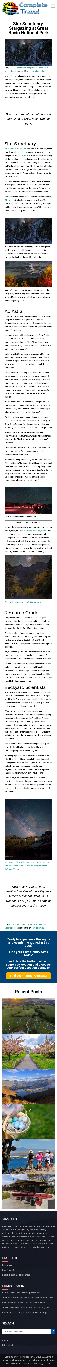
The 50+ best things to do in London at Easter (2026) (25, 1307)
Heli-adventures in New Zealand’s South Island (23, 1302)
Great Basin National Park (16, 149)
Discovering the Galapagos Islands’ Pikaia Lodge (24, 1312)
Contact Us (7, 1340)
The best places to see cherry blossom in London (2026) (27, 1297)
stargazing (45, 692)
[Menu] (53, 6)
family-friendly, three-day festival (34, 531)
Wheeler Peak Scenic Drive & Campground (23, 602)
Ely (6, 200)
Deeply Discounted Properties (16, 1274)
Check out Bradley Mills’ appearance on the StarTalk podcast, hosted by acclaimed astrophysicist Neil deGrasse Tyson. (27, 865)
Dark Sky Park (22, 156)
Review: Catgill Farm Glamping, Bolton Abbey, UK (24, 1292)
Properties (7, 1265)
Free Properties (9, 1269)
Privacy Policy (8, 1345)
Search (53, 1331)
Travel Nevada (37, 71)
